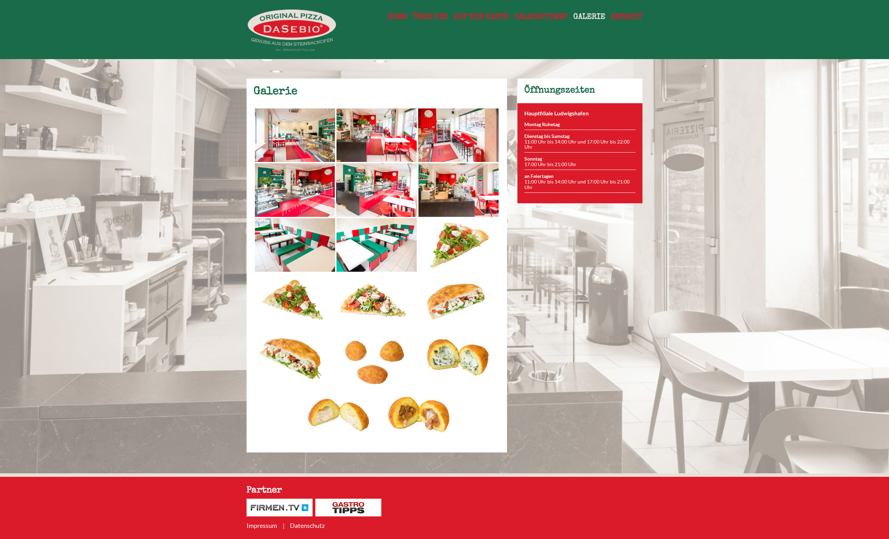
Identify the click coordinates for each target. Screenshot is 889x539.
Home (397, 17)
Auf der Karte (481, 17)
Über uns (430, 17)
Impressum (262, 525)
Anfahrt (626, 17)
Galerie (589, 17)
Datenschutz (307, 525)
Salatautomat (541, 17)
